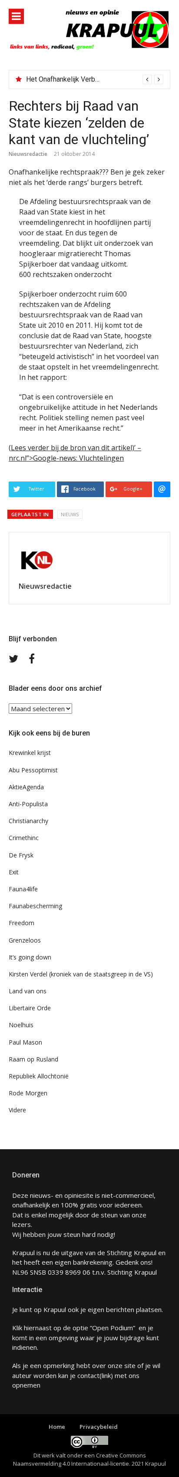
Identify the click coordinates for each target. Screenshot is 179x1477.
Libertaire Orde (30, 1008)
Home (57, 1427)
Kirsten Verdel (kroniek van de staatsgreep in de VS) (81, 974)
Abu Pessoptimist (33, 770)
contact (88, 1375)
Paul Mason (25, 1042)
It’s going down (30, 957)
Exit (14, 872)
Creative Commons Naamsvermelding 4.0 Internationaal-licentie (79, 1459)
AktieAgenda (26, 787)
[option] (94, 79)
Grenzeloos (25, 940)
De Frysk (21, 855)
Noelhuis (21, 1025)
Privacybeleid (99, 1427)
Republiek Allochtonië (39, 1076)
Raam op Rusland (33, 1059)
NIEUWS (70, 514)
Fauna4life (23, 889)
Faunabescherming (35, 906)
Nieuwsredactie (28, 154)
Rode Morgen (28, 1093)
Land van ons (27, 991)
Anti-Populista (28, 804)
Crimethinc (24, 838)
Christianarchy (28, 821)
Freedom (21, 923)
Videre (17, 1110)
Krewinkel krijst (30, 752)
